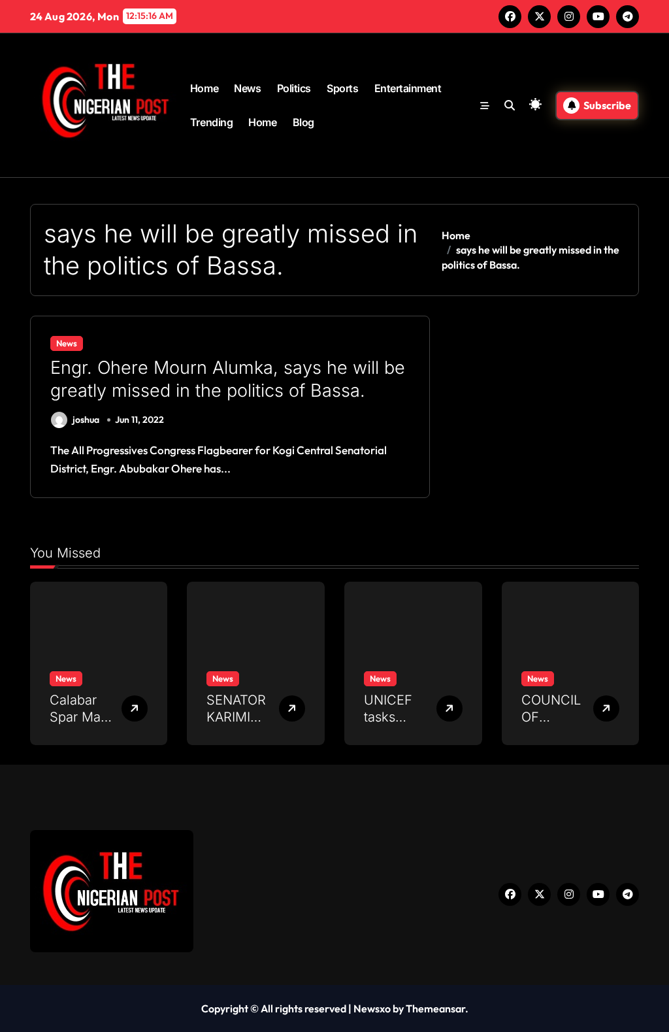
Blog (303, 122)
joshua (86, 419)
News (247, 88)
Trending (211, 122)
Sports (342, 88)
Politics (294, 88)
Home (204, 88)
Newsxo (372, 1008)
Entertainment (408, 88)
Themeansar (435, 1008)
